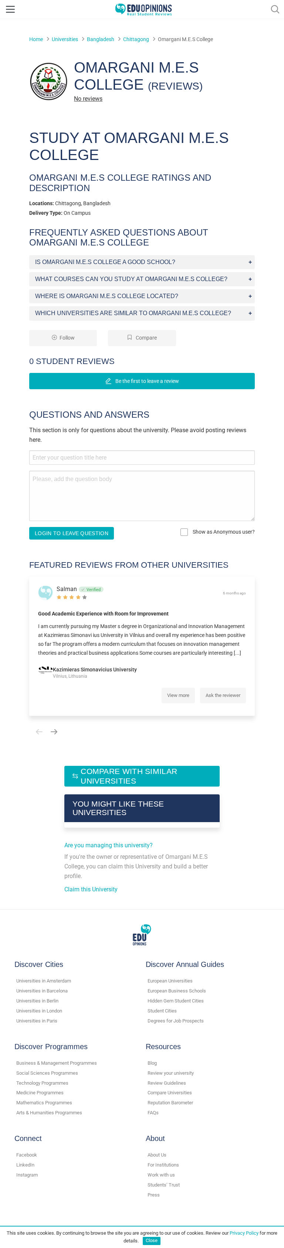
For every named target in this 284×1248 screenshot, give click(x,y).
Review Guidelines (167, 1083)
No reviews (88, 98)
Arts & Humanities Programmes (49, 1112)
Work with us (161, 1175)
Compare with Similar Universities (129, 776)
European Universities (170, 981)
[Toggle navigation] (10, 9)
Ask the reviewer (223, 695)
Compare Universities (170, 1092)
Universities (65, 39)
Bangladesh (100, 39)
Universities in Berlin (37, 1001)
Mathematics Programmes (44, 1102)
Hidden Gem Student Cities (176, 1001)
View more (178, 695)
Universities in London (39, 1011)
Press (154, 1195)
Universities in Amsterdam (43, 981)
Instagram (27, 1175)
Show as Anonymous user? (223, 532)
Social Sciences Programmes (47, 1073)
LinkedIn (25, 1165)
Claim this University (91, 889)
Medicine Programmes (40, 1092)
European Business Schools (177, 991)
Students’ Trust (164, 1185)
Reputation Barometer (170, 1102)
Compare (146, 338)
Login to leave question (71, 533)
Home (36, 39)
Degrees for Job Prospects (176, 1021)
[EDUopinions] (143, 8)
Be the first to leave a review (146, 381)
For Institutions (163, 1165)
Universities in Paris (36, 1021)
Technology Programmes (42, 1083)
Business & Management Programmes (56, 1063)
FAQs (153, 1112)
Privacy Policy (244, 1233)
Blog (152, 1063)
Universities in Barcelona (42, 991)
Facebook (26, 1155)
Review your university (171, 1073)
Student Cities (162, 1011)
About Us (157, 1155)
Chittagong (136, 39)
